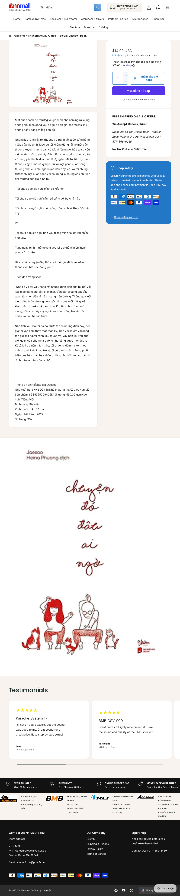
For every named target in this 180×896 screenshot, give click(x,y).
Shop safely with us (126, 217)
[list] (90, 730)
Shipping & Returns (97, 844)
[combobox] (69, 7)
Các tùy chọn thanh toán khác (139, 99)
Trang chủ (18, 35)
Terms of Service (96, 853)
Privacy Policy (94, 848)
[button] (167, 7)
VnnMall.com (23, 890)
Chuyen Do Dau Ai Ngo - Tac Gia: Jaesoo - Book (57, 35)
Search (90, 839)
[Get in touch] (158, 7)
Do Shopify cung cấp (40, 890)
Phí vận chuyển (120, 55)
